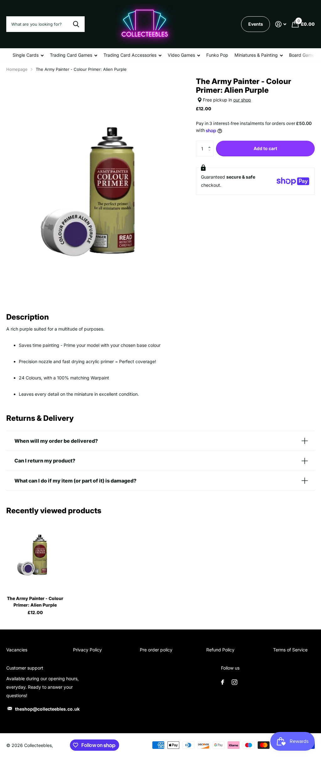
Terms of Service (290, 649)
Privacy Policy (87, 649)
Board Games (303, 55)
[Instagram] (234, 682)
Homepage (17, 69)
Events (255, 24)
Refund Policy (220, 649)
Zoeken (76, 24)
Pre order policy (156, 649)
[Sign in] (281, 24)
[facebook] (222, 682)
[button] (211, 143)
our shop (242, 99)
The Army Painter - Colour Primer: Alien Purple (35, 602)
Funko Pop (217, 55)
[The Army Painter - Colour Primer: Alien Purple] (35, 555)
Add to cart (265, 148)
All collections (28, 55)
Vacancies (16, 649)
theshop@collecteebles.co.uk (47, 709)
